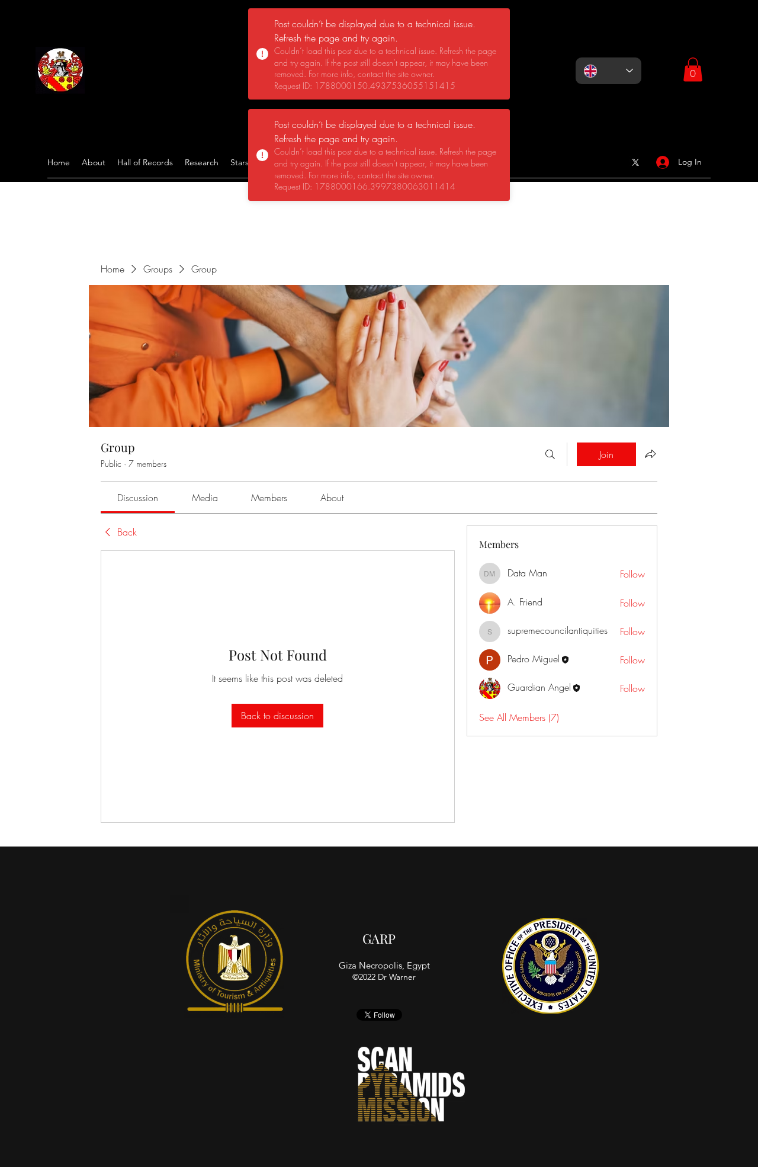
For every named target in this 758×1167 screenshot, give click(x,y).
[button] (693, 69)
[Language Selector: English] (608, 70)
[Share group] (650, 454)
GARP (379, 938)
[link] (137, 497)
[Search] (550, 454)
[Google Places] (635, 162)
